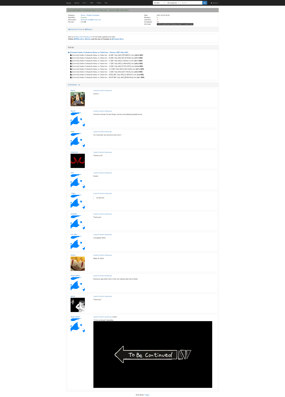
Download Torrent (76, 29)
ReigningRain (75, 275)
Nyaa (68, 2)
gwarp (73, 296)
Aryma (73, 90)
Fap (106, 3)
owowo (73, 255)
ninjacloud (74, 152)
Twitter (99, 3)
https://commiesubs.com (83, 37)
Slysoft (73, 111)
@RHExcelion (79, 39)
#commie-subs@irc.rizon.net (91, 19)
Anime (83, 15)
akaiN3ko (74, 214)
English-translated (93, 15)
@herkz (88, 39)
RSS (91, 3)
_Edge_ (73, 193)
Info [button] (84, 3)
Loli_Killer (74, 234)
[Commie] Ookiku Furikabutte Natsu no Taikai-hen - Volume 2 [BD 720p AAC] (99, 52)
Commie (84, 17)
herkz (72, 131)
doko (72, 173)
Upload (76, 3)
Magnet (89, 29)
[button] (159, 3)
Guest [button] (215, 3)
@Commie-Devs (117, 39)
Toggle (147, 395)
